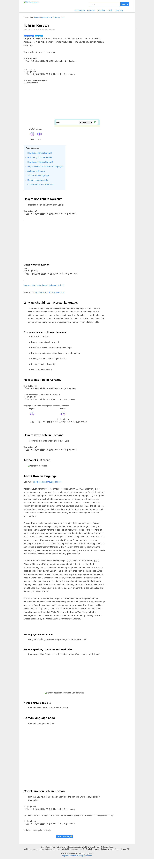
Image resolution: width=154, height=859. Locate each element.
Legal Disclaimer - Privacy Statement (77, 856)
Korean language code (37, 180)
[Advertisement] (77, 103)
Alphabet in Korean (36, 171)
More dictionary (64, 836)
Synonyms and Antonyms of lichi (49, 292)
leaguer (27, 285)
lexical (60, 285)
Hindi (109, 10)
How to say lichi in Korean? (39, 157)
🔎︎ (94, 122)
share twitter (39, 36)
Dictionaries (79, 10)
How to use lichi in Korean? (39, 153)
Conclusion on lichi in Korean (40, 184)
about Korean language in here (47, 482)
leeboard (52, 285)
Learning (119, 10)
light (33, 285)
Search (124, 4)
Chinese (91, 10)
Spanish (101, 10)
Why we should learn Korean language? (45, 166)
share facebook (28, 36)
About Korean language (38, 175)
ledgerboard (42, 285)
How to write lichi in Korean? (40, 162)
